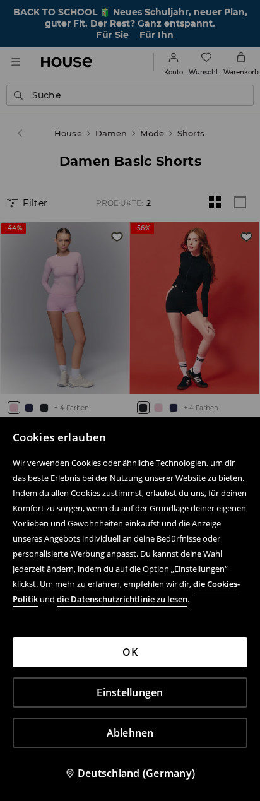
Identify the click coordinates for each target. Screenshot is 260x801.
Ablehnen (130, 733)
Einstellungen (130, 692)
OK (130, 652)
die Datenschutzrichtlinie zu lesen (122, 599)
